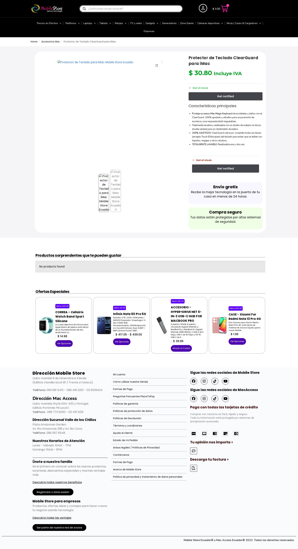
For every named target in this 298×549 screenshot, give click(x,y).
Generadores (169, 23)
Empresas (149, 31)
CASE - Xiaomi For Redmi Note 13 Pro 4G (245, 316)
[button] (157, 65)
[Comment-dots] (193, 450)
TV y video (136, 23)
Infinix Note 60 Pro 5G (129, 314)
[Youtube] (225, 381)
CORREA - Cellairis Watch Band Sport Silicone (69, 316)
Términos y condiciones (127, 425)
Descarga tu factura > (209, 459)
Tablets (103, 23)
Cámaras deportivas (208, 23)
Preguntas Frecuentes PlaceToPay (134, 396)
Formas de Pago (123, 389)
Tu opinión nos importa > (211, 442)
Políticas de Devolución (127, 418)
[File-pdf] (193, 468)
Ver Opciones (64, 343)
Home (34, 41)
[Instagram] (204, 381)
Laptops (87, 23)
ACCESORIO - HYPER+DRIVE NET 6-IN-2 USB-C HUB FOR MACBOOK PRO (186, 314)
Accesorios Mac (50, 41)
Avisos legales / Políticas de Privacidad (136, 447)
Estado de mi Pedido (125, 440)
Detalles (46, 319)
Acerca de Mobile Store (127, 469)
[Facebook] (193, 381)
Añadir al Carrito (181, 348)
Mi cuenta (119, 374)
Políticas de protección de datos (133, 411)
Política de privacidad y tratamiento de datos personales (147, 477)
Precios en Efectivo (47, 23)
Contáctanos (121, 455)
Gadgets (150, 23)
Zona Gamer (187, 23)
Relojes (119, 23)
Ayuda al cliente (123, 433)
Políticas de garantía (125, 403)
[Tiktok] (214, 381)
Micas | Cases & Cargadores (242, 23)
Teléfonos (70, 23)
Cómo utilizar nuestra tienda (130, 382)
